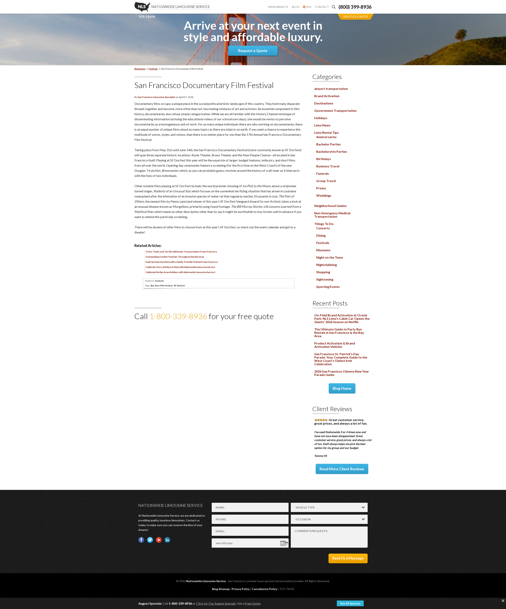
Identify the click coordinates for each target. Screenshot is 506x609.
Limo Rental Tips (326, 132)
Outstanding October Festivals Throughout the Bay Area (174, 256)
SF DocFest (179, 286)
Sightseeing (324, 279)
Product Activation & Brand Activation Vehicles (334, 344)
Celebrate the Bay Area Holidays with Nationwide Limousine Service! (180, 272)
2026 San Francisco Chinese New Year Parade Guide (341, 373)
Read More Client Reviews (342, 469)
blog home (139, 68)
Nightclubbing (326, 265)
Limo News (322, 125)
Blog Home (342, 388)
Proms (321, 188)
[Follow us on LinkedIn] (167, 540)
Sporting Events (328, 286)
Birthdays (323, 159)
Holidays (320, 118)
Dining (321, 235)
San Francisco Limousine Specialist (156, 97)
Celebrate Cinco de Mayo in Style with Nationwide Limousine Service (180, 267)
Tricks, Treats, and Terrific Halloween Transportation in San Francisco (181, 251)
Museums (323, 250)
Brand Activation (326, 96)
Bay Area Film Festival (162, 286)
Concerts (323, 228)
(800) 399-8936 (355, 7)
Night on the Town (329, 257)
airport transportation (331, 88)
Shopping (323, 272)
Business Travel (327, 166)
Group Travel (326, 181)
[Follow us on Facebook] (141, 540)
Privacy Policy (241, 589)
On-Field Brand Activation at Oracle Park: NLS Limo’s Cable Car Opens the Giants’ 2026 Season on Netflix (342, 318)
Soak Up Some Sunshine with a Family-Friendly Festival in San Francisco (181, 262)
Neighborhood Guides (330, 206)
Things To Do (323, 224)
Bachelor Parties (328, 144)
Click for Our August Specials (216, 603)
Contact (322, 7)
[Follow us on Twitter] (150, 540)
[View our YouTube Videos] (159, 540)
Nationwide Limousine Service (170, 505)
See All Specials (350, 603)
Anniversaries (326, 137)
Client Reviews (332, 409)
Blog (295, 7)
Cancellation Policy (264, 589)
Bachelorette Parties (331, 151)
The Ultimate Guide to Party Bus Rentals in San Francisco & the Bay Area (339, 332)
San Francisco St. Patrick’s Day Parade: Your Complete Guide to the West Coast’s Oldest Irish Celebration (340, 359)
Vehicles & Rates (355, 16)
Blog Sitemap (220, 589)
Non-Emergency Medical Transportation (332, 214)
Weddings (323, 195)
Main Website (278, 7)
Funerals (322, 173)
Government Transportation (335, 110)
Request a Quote (252, 50)
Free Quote (252, 603)
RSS (308, 7)
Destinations (323, 103)
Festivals (153, 68)
